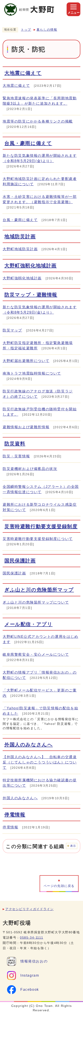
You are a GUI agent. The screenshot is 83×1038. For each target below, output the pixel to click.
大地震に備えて (23, 73)
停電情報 (14, 814)
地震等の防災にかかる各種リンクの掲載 (38, 121)
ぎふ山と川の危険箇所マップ (39, 590)
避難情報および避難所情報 (26, 427)
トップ (26, 29)
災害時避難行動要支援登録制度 (40, 526)
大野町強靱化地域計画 (22, 278)
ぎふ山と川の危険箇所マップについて (36, 602)
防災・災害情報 (16, 456)
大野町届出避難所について (26, 361)
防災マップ (12, 330)
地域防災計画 (20, 236)
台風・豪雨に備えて (28, 143)
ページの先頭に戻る (59, 886)
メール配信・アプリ (28, 624)
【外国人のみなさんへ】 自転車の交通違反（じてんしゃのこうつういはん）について (40, 762)
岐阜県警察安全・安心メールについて (36, 654)
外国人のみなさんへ (28, 744)
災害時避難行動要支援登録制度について (38, 539)
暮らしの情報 (47, 29)
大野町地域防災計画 (20, 249)
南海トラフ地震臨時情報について (32, 373)
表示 (73, 846)
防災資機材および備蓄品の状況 (30, 469)
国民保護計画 (20, 560)
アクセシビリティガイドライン (29, 909)
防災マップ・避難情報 (30, 294)
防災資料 (14, 443)
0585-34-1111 (31, 937)
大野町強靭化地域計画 (30, 265)
